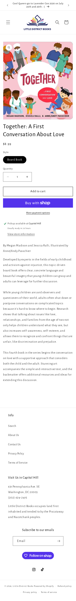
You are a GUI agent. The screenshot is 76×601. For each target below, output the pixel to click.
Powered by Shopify (44, 586)
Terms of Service (18, 462)
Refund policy (65, 586)
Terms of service (49, 592)
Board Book (14, 159)
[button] (8, 22)
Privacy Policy (16, 453)
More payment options (38, 212)
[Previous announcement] (7, 5)
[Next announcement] (68, 5)
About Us (13, 435)
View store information (21, 234)
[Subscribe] (58, 541)
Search (12, 426)
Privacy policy (30, 592)
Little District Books (23, 586)
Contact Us (14, 444)
